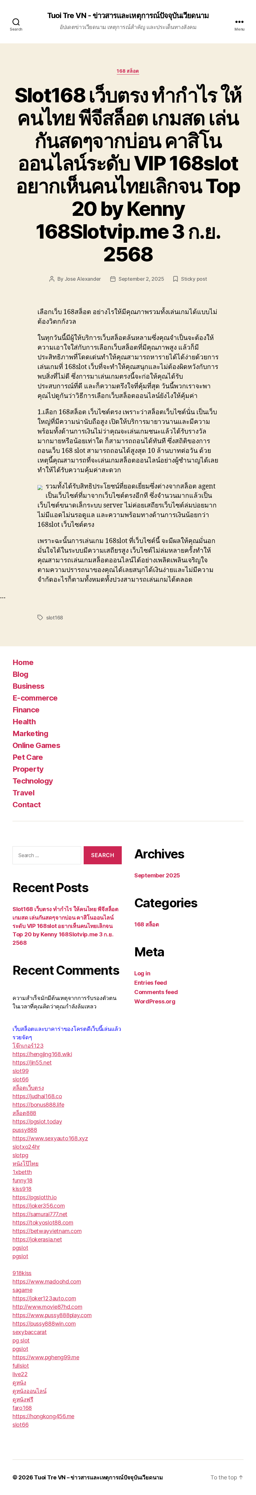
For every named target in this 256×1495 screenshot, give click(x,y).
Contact (26, 804)
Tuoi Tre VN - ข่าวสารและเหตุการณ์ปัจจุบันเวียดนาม (128, 15)
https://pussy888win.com (44, 1323)
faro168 (22, 1408)
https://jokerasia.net (37, 1239)
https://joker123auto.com (44, 1298)
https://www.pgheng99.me (45, 1357)
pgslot (20, 1248)
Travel (23, 792)
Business (28, 686)
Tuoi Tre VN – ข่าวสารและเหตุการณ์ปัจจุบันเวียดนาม (98, 1477)
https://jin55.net (32, 1062)
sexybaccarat (29, 1332)
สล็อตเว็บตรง (28, 1088)
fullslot (20, 1365)
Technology (32, 780)
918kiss (22, 1273)
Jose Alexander (83, 279)
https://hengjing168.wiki (42, 1054)
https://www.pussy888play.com (51, 1315)
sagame (22, 1290)
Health (24, 721)
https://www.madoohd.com (46, 1281)
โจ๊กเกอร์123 (27, 1045)
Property (28, 769)
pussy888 (24, 1130)
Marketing (30, 733)
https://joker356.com (38, 1205)
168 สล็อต (128, 71)
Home (22, 662)
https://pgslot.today (37, 1121)
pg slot (21, 1340)
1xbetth (22, 1172)
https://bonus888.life (38, 1104)
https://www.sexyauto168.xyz (50, 1138)
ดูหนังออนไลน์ (29, 1391)
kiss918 (22, 1189)
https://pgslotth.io (34, 1197)
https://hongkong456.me (43, 1416)
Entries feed (150, 982)
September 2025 (157, 875)
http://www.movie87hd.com (47, 1306)
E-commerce (34, 697)
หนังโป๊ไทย (25, 1163)
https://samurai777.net (39, 1214)
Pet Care (27, 757)
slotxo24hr (26, 1146)
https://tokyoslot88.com (42, 1222)
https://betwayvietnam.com (46, 1231)
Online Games (36, 745)
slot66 (20, 1079)
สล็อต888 (24, 1113)
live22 (19, 1374)
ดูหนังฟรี (22, 1399)
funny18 (22, 1180)
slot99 (20, 1071)
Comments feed (156, 992)
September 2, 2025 (141, 279)
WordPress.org (154, 1001)
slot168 (54, 617)
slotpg (20, 1155)
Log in (142, 973)
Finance (25, 709)
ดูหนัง (19, 1382)
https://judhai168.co (37, 1096)
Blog (20, 674)
